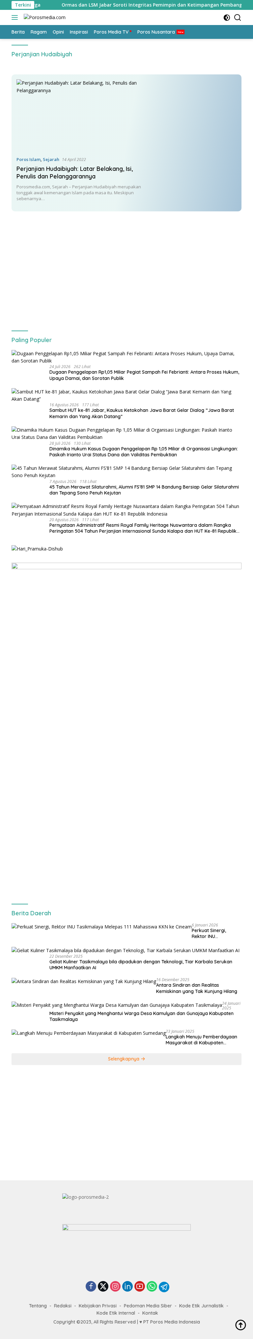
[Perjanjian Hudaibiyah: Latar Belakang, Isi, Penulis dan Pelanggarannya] (80, 115)
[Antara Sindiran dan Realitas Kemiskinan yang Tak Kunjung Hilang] (84, 981)
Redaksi (62, 1306)
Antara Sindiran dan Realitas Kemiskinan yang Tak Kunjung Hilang (196, 988)
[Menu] (16, 17)
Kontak (150, 1313)
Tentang (38, 1306)
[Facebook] (91, 1287)
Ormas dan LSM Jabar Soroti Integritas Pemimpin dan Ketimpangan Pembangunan (134, 5)
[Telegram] (164, 1287)
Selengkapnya (124, 1059)
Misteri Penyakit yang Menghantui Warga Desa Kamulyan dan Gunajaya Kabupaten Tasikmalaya (141, 1016)
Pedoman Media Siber (148, 1306)
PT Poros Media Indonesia (171, 1322)
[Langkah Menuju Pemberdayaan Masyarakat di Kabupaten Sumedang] (89, 1033)
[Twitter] (103, 1287)
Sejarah (51, 159)
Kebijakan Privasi (98, 1306)
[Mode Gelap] (227, 17)
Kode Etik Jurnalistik (201, 1306)
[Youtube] (139, 1287)
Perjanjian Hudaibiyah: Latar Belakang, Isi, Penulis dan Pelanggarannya (74, 172)
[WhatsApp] (152, 1287)
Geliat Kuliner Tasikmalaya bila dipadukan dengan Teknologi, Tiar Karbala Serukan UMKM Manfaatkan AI (140, 965)
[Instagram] (115, 1287)
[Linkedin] (127, 1287)
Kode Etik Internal (116, 1313)
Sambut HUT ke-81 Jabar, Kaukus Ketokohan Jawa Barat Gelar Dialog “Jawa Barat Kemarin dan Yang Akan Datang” (141, 413)
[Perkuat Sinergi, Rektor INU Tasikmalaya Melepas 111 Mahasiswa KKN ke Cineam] (102, 926)
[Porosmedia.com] (44, 17)
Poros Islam (28, 159)
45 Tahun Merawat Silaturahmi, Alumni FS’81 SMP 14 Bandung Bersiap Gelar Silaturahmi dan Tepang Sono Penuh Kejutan (144, 490)
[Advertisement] (126, 265)
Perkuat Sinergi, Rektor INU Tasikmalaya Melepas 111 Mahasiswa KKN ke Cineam (215, 933)
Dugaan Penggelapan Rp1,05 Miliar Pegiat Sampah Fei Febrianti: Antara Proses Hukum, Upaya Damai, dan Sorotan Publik (144, 375)
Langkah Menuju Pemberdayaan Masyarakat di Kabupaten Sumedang (201, 1040)
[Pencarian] (237, 17)
